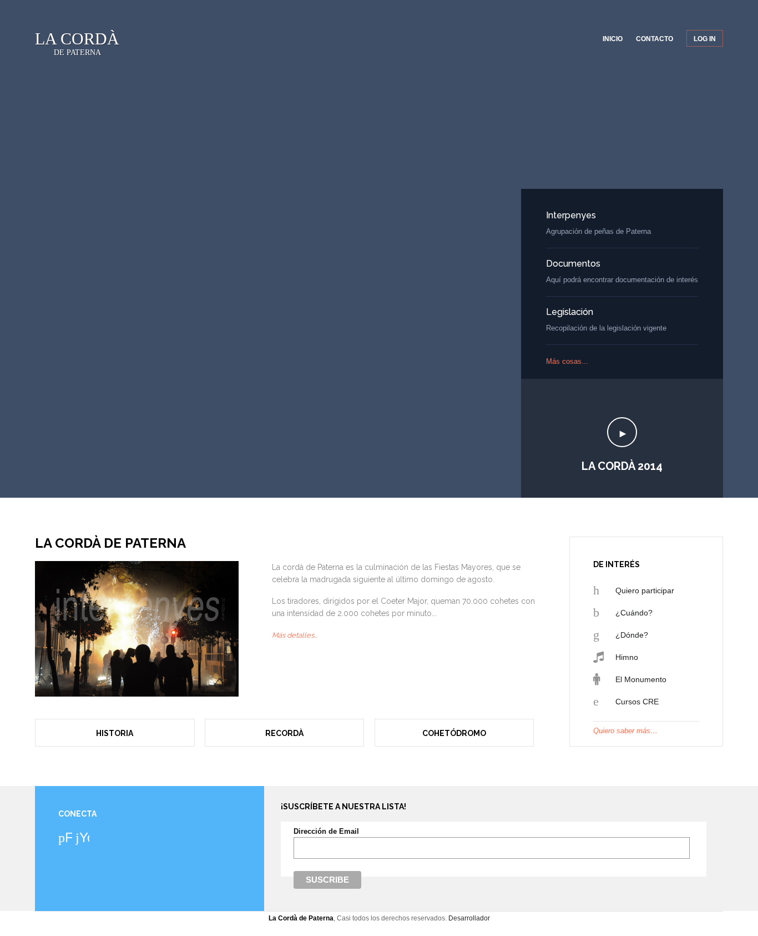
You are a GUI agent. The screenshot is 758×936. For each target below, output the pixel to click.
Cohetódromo (454, 733)
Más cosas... (567, 361)
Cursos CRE (637, 701)
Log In (705, 39)
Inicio (613, 39)
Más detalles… (294, 635)
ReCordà (284, 733)
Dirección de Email (326, 831)
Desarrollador (469, 918)
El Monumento (640, 679)
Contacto (654, 39)
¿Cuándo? (634, 612)
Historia (114, 733)
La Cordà (77, 43)
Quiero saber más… (625, 731)
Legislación (569, 312)
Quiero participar (644, 590)
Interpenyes (571, 215)
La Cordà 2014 (622, 466)
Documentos (573, 263)
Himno (626, 657)
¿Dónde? (631, 634)
